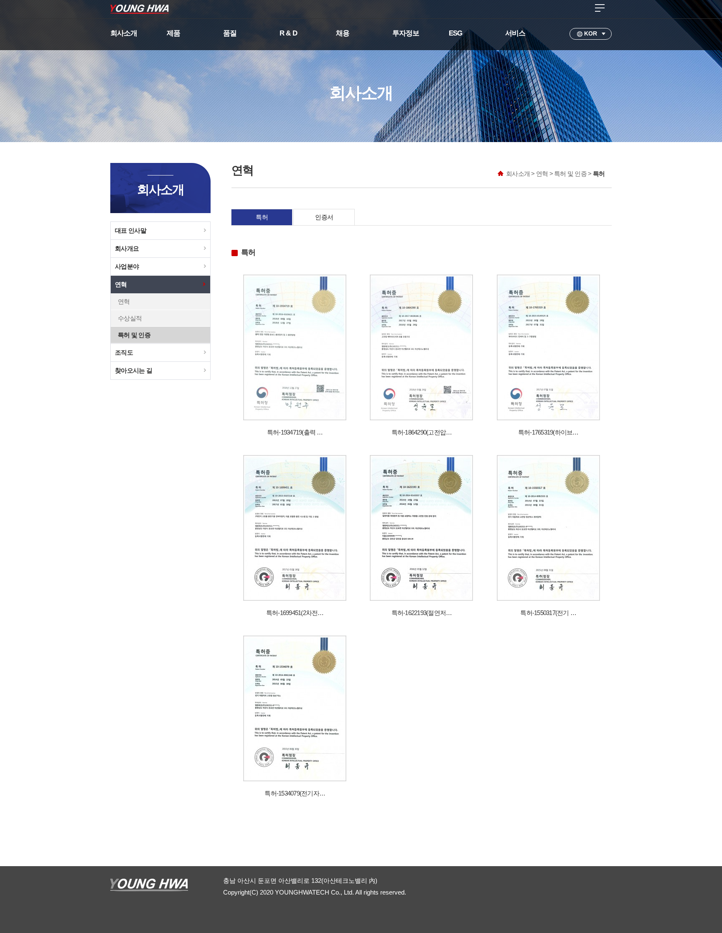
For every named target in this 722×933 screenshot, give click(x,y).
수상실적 (130, 318)
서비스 (515, 33)
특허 (262, 217)
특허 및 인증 (134, 334)
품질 (229, 33)
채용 (342, 33)
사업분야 (127, 266)
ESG (455, 33)
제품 (173, 33)
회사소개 (123, 33)
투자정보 (405, 33)
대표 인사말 (130, 230)
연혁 (121, 284)
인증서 (324, 217)
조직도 (124, 352)
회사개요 (127, 248)
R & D (288, 33)
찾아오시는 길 (133, 370)
